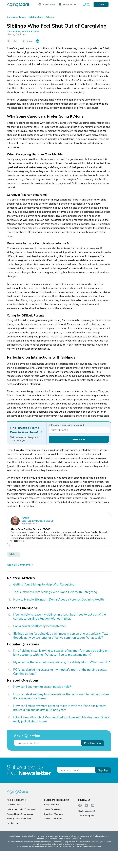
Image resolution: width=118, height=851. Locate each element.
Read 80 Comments (19, 564)
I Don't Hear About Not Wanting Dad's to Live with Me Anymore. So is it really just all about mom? (61, 719)
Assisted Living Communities (20, 814)
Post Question (92, 743)
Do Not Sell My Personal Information (87, 846)
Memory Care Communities (19, 818)
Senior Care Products (53, 818)
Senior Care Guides (52, 809)
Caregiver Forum (51, 804)
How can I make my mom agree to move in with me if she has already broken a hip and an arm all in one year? (59, 708)
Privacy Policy (65, 846)
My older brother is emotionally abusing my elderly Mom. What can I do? (61, 662)
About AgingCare (86, 815)
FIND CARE (79, 439)
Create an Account (86, 811)
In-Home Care (13, 804)
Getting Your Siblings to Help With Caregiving (43, 584)
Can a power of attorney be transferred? (39, 626)
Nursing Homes (14, 823)
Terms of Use (53, 846)
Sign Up (103, 770)
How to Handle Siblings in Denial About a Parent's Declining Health (58, 599)
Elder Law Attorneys (53, 814)
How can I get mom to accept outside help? (42, 687)
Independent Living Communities (21, 809)
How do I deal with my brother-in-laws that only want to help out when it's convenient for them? (61, 696)
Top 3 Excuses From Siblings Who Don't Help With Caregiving (55, 592)
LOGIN (101, 4)
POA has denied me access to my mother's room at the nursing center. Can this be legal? (60, 672)
